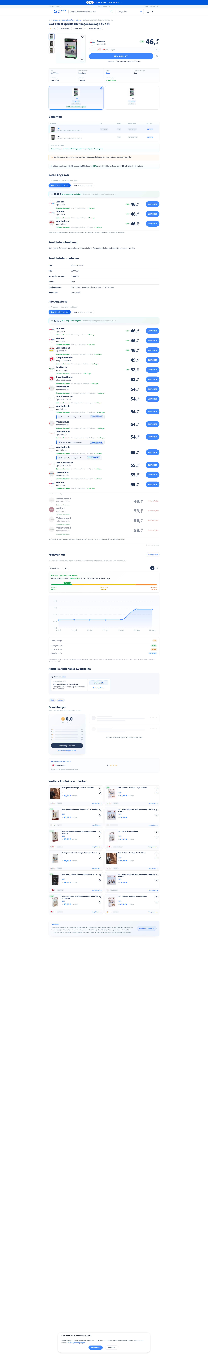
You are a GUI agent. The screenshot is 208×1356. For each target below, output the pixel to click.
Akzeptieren (95, 1347)
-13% (142, 41)
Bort (108, 73)
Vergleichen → (97, 803)
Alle (66, 568)
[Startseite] (50, 20)
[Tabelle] (157, 568)
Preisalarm (65, 28)
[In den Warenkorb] (100, 793)
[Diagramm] (152, 568)
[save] (82, 36)
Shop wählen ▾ (55, 568)
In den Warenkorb (95, 28)
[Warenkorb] (148, 11)
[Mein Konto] (152, 11)
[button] (52, 37)
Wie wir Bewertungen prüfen (67, 751)
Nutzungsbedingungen (76, 1343)
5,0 (52, 28)
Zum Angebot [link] (99, 688)
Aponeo (101, 41)
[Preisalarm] (156, 56)
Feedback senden (145, 928)
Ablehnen (111, 1347)
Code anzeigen (96, 417)
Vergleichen (79, 28)
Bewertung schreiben (67, 746)
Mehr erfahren (120, 232)
